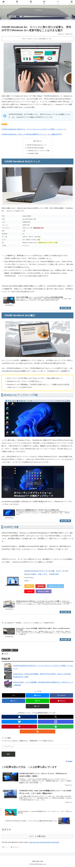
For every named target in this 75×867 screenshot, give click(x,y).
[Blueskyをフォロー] (19, 722)
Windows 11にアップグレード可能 (38, 150)
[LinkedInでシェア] (37, 642)
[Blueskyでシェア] (46, 631)
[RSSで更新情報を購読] (37, 731)
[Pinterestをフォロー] (19, 727)
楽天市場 (40, 586)
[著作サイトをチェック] (19, 717)
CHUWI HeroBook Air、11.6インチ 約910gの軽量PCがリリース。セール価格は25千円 (32, 134)
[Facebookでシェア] (12, 636)
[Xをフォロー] (55, 717)
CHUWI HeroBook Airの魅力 (35, 148)
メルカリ (29, 591)
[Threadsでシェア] (29, 636)
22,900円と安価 (33, 153)
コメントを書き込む (37, 836)
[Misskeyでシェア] (62, 631)
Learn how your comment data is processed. (44, 842)
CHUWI (16, 650)
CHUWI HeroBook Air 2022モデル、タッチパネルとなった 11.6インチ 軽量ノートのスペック (34, 129)
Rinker (31, 577)
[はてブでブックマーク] (46, 636)
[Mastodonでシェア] (29, 631)
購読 (8, 754)
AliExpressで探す (43, 591)
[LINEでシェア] (62, 636)
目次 (34, 141)
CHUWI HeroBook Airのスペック (37, 145)
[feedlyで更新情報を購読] (55, 727)
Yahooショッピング (55, 586)
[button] (37, 706)
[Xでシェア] (12, 631)
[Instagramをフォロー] (55, 722)
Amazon (29, 586)
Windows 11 (7, 650)
